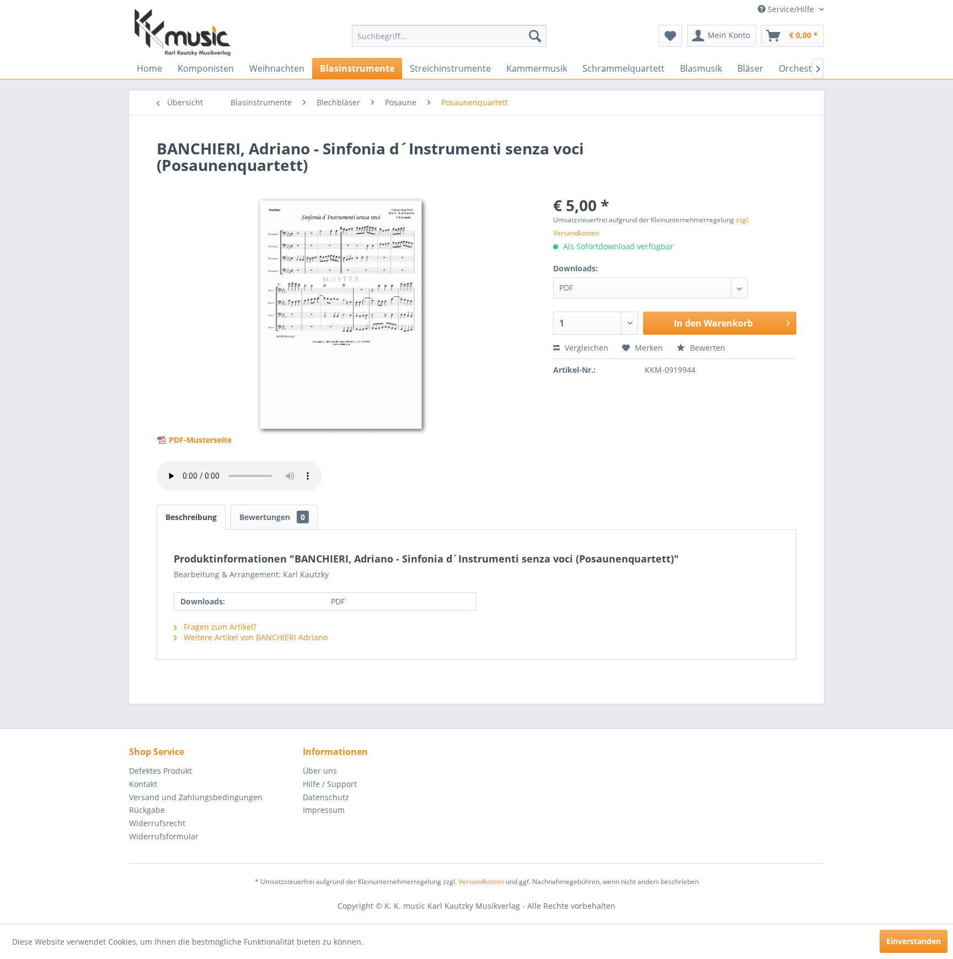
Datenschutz (326, 797)
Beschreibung (191, 517)
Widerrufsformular (164, 836)
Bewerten (706, 347)
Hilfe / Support (330, 784)
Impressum (324, 810)
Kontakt (143, 784)
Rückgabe (147, 810)
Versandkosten (481, 881)
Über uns (320, 770)
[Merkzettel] (670, 36)
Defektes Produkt (160, 770)
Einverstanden (913, 941)
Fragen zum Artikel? (218, 627)
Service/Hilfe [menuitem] (790, 9)
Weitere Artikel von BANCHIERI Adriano (254, 637)
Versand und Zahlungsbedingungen (196, 797)
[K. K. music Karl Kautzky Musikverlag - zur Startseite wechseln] (183, 32)
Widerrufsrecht (157, 823)
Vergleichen (585, 347)
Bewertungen (272, 517)
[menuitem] (449, 36)
